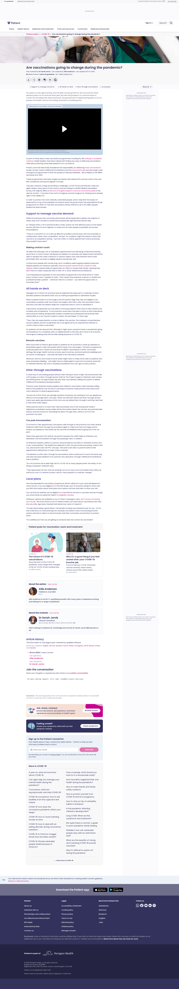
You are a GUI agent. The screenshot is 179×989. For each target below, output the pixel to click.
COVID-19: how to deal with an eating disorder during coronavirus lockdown (45, 827)
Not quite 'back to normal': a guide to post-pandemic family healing (82, 824)
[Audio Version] (50, 80)
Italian (71, 646)
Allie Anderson (69, 72)
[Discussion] (44, 80)
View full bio (52, 584)
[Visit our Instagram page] (155, 905)
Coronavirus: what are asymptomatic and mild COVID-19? (45, 791)
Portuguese (78, 646)
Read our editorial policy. (18, 881)
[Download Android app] (116, 890)
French (65, 646)
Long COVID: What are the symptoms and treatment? (78, 817)
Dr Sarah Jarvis (44, 72)
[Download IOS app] (100, 890)
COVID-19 (45, 34)
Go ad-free (172, 1)
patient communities (79, 673)
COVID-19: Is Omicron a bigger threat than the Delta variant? (42, 835)
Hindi (86, 646)
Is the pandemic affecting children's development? (78, 810)
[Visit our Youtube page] (146, 905)
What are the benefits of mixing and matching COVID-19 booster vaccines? (81, 843)
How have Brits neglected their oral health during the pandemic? (82, 781)
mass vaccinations (93, 167)
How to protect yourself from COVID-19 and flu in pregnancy (80, 795)
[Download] (28, 80)
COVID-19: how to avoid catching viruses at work (44, 818)
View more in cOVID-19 (64, 860)
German (52, 646)
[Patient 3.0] (13, 23)
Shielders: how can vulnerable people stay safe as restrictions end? (81, 833)
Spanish (59, 646)
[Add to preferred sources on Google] (55, 80)
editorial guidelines (47, 74)
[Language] (39, 80)
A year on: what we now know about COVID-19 (42, 773)
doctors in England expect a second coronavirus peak (72, 191)
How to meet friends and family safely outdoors (80, 788)
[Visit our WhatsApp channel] (138, 905)
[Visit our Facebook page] (142, 905)
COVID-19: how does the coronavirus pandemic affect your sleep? (45, 810)
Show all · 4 (147, 87)
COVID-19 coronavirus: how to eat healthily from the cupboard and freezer (44, 800)
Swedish (32, 648)
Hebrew (91, 646)
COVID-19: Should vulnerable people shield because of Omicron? (42, 844)
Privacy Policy (56, 755)
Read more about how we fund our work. (121, 939)
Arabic (97, 646)
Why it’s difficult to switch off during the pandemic (79, 851)
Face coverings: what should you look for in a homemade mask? (81, 773)
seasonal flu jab (78, 170)
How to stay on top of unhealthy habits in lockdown (81, 802)
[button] (64, 710)
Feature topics (32, 34)
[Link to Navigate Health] (58, 953)
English (45, 646)
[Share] (34, 80)
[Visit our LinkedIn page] (150, 905)
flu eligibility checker (65, 495)
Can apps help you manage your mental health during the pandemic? (44, 782)
